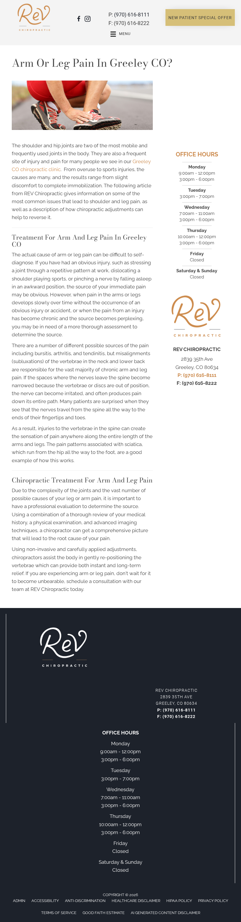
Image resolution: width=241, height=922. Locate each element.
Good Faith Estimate (104, 913)
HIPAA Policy (179, 900)
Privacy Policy (213, 900)
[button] (200, 17)
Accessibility (45, 900)
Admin (19, 900)
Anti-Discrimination (85, 900)
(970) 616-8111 (132, 14)
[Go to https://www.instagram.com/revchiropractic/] (88, 20)
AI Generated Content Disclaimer (165, 913)
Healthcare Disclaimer (136, 900)
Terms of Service (58, 913)
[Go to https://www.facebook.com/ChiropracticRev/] (79, 20)
